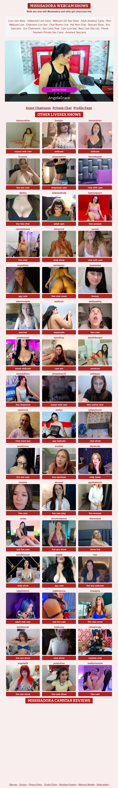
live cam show (59, 694)
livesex (95, 296)
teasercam (59, 332)
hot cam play (59, 513)
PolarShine (59, 663)
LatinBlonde (23, 626)
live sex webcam (95, 585)
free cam (95, 332)
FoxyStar (23, 156)
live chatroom (23, 404)
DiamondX (95, 446)
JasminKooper (95, 337)
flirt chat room (95, 621)
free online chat (95, 404)
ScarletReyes (23, 337)
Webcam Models (86, 784)
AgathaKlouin (95, 482)
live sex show (59, 549)
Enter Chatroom (38, 108)
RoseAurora (95, 265)
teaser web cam (59, 404)
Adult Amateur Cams (92, 20)
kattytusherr (95, 120)
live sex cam (22, 187)
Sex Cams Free (51, 28)
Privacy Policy (35, 784)
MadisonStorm (95, 663)
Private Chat (62, 108)
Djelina (22, 192)
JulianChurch (95, 409)
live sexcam (95, 513)
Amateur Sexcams (76, 32)
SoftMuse (95, 373)
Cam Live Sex (69, 28)
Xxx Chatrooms (32, 28)
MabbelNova (59, 590)
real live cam (23, 549)
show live (95, 549)
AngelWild (23, 663)
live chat (22, 259)
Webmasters (103, 784)
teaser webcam (23, 368)
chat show (95, 440)
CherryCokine (23, 120)
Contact (23, 784)
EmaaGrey (95, 590)
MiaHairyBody (59, 192)
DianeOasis (95, 518)
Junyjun (59, 120)
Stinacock (59, 228)
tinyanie (23, 482)
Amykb (59, 554)
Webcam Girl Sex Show (66, 20)
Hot (95, 554)
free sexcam (95, 223)
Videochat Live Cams (39, 20)
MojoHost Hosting (67, 784)
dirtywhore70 (59, 373)
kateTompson (95, 192)
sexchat (23, 332)
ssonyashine (59, 156)
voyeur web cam (22, 151)
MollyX (59, 409)
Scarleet (59, 446)
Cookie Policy (50, 784)
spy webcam (59, 440)
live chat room (59, 296)
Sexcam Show (96, 24)
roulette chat (95, 657)
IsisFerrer (59, 301)
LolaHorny (59, 626)
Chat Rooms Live (58, 24)
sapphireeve (22, 590)
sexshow (95, 368)
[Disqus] (59, 743)
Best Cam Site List (89, 28)
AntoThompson (59, 518)
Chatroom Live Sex (36, 24)
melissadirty (95, 301)
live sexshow (59, 477)
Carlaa (23, 518)
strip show (59, 259)
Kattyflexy (59, 337)
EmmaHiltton (23, 373)
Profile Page (82, 108)
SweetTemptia (23, 301)
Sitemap (13, 784)
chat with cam (95, 187)
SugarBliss (22, 265)
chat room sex (23, 440)
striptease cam (59, 187)
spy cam (23, 296)
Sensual (59, 482)
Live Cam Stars (16, 20)
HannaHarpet (95, 156)
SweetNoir (23, 409)
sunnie (95, 228)
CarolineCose (23, 554)
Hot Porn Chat (78, 24)
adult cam (59, 223)
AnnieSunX (59, 265)
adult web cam (23, 621)
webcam (59, 151)
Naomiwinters (23, 228)
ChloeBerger (95, 626)
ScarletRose (23, 446)
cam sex (59, 368)
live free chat (23, 223)
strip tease (95, 477)
